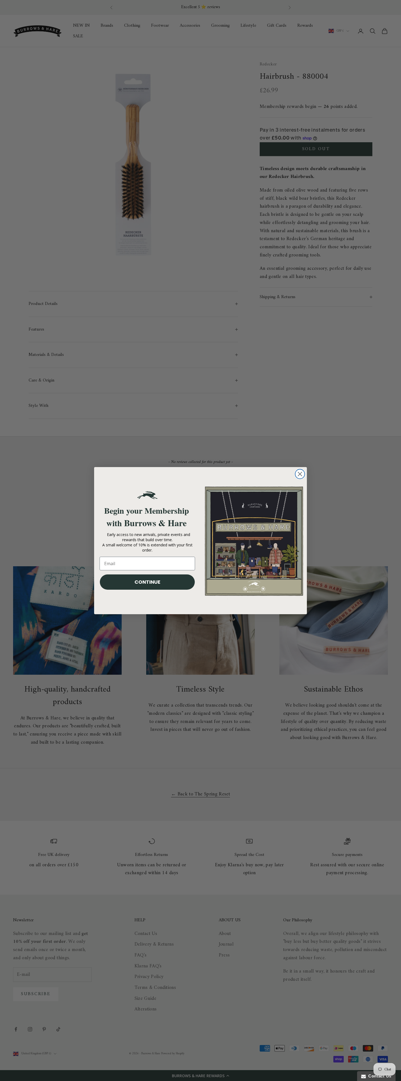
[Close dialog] (300, 474)
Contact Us (378, 1076)
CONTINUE (147, 582)
